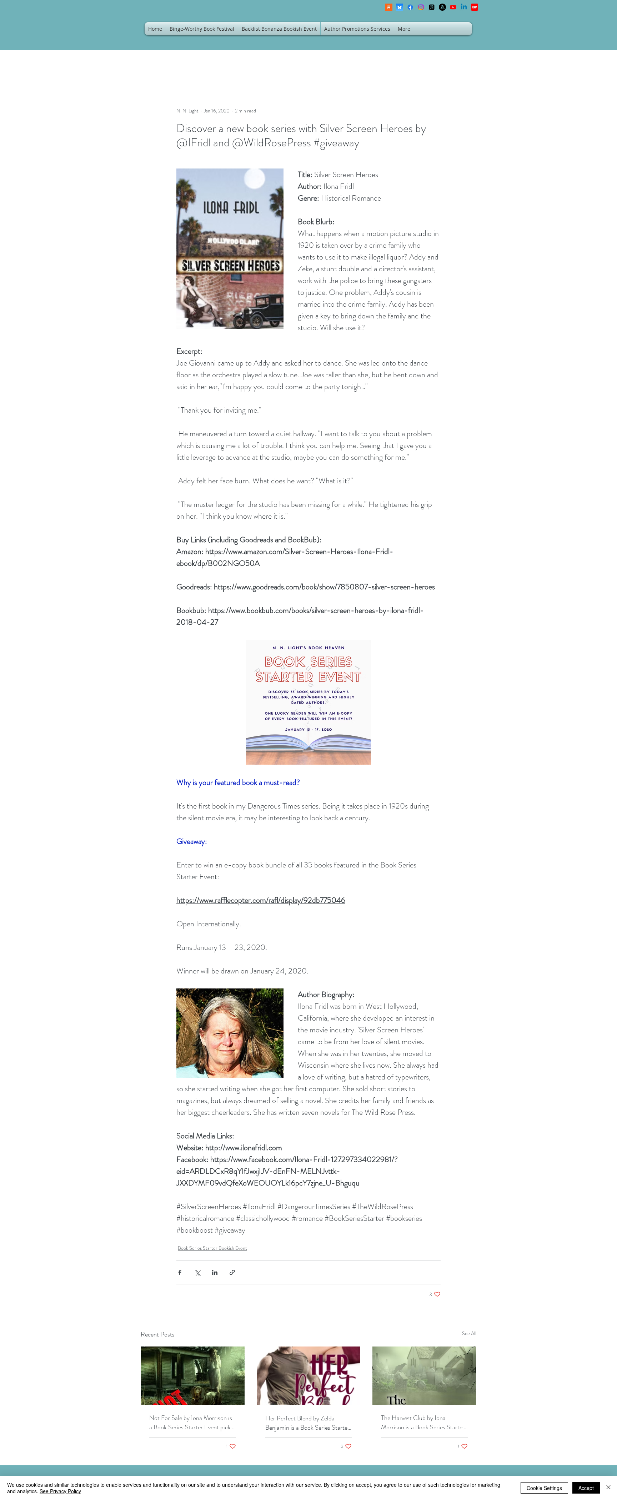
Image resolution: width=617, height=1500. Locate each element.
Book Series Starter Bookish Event (212, 1248)
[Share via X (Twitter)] (197, 1272)
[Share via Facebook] (179, 1272)
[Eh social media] (474, 7)
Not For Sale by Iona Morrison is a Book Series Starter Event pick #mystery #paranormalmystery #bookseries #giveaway (190, 1422)
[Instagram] (421, 7)
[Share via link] (232, 1272)
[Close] (608, 1487)
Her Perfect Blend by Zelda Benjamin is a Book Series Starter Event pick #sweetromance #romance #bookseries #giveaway (307, 1423)
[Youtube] (453, 7)
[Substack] (388, 7)
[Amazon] (442, 7)
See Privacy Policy (60, 1491)
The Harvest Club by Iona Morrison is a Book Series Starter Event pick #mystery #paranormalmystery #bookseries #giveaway (423, 1422)
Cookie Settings (544, 1487)
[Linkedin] (463, 7)
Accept (586, 1487)
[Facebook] (410, 7)
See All (469, 1333)
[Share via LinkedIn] (214, 1272)
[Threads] (431, 7)
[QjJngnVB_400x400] (399, 7)
